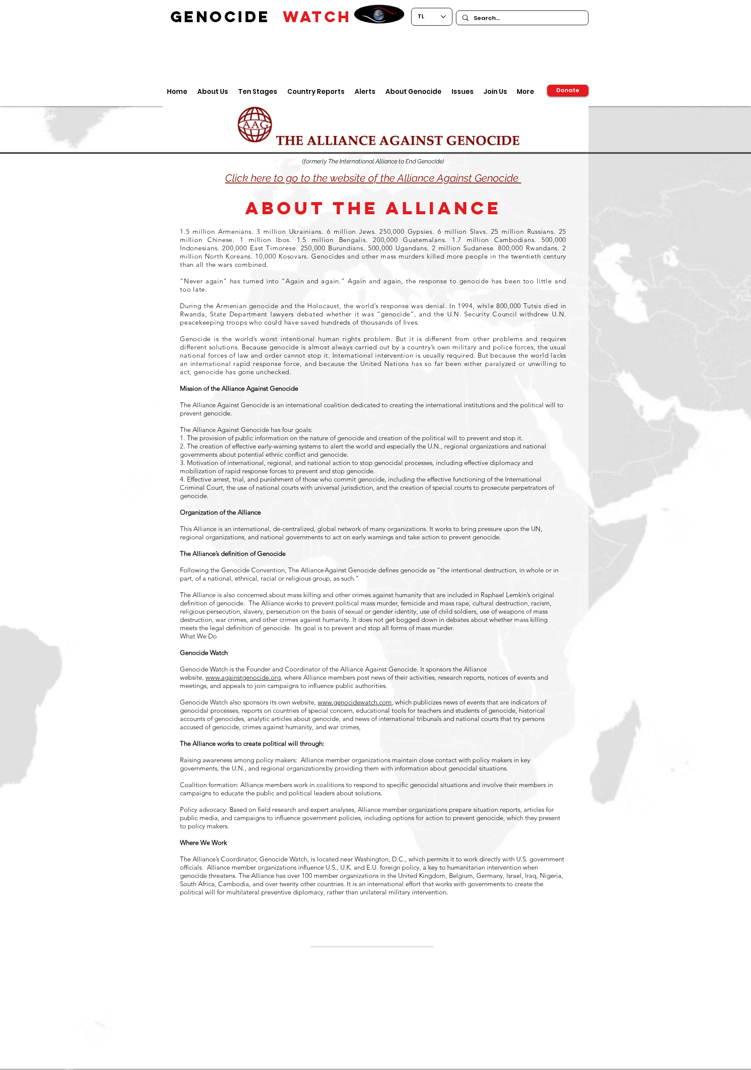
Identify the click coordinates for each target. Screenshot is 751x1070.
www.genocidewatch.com (355, 702)
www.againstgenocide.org (243, 677)
